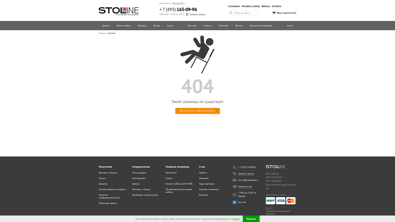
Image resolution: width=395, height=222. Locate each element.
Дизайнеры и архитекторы (145, 194)
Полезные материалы (177, 166)
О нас (202, 166)
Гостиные (192, 25)
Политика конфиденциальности (109, 196)
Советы (169, 178)
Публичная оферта (108, 203)
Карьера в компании (209, 189)
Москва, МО (178, 3)
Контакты (276, 6)
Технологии (171, 172)
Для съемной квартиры (261, 25)
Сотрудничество (141, 166)
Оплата (102, 178)
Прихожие (223, 25)
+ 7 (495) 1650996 (247, 167)
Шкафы (156, 25)
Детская (239, 25)
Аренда (135, 183)
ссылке (236, 218)
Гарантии (266, 6)
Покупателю (105, 166)
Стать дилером (139, 172)
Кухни (170, 25)
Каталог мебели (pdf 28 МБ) (179, 183)
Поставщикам (138, 178)
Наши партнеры (206, 183)
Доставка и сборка (251, 6)
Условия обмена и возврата (112, 189)
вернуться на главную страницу (197, 110)
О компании (234, 6)
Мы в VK (242, 202)
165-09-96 (178, 9)
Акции (290, 25)
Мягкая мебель (124, 25)
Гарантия (103, 183)
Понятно (251, 218)
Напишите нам (245, 186)
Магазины (203, 178)
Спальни (208, 25)
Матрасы (142, 25)
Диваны (106, 25)
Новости (203, 172)
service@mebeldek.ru (248, 180)
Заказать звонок (197, 14)
